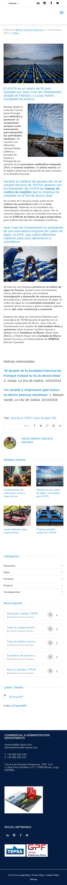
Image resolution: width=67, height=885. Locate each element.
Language (12, 3)
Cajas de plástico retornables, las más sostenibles (22, 641)
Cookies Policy (52, 875)
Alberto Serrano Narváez (29, 29)
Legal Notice (24, 875)
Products (9, 578)
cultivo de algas (41, 417)
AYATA (27, 417)
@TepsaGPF (16, 696)
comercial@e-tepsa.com (18, 744)
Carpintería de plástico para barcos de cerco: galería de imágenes (22, 655)
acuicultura (17, 417)
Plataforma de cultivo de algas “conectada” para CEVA (48, 493)
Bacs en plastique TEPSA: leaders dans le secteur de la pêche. (22, 669)
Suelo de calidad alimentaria (22, 627)
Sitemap (33, 879)
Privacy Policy (38, 875)
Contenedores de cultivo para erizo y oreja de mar (14, 493)
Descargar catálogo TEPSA (22, 613)
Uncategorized (12, 592)
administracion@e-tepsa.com (21, 747)
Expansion (9, 565)
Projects (8, 585)
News (16, 33)
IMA (54, 417)
